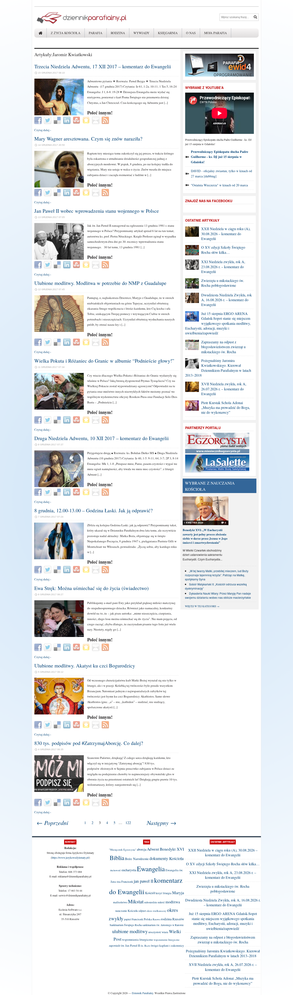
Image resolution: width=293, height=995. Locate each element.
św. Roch (145, 945)
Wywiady (141, 33)
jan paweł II (143, 881)
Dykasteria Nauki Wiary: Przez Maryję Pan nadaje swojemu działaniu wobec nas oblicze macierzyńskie (218, 595)
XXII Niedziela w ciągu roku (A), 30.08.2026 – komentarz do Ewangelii (225, 233)
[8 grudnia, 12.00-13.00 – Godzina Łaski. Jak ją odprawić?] (59, 558)
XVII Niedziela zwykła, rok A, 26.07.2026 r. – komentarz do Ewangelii (223, 388)
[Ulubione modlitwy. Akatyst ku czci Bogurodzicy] (59, 713)
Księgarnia (168, 33)
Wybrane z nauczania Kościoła (210, 486)
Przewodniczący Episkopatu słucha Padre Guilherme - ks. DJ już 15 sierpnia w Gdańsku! (219, 156)
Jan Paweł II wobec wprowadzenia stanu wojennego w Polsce (96, 210)
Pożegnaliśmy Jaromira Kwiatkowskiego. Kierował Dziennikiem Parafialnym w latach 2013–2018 (218, 368)
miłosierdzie (150, 902)
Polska (148, 919)
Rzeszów (178, 919)
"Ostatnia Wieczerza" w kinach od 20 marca (219, 185)
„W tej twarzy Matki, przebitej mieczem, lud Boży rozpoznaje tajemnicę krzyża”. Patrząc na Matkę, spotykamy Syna (216, 575)
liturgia (167, 893)
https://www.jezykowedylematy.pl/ (70, 857)
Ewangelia (151, 868)
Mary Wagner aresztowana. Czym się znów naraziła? (88, 138)
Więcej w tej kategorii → (202, 606)
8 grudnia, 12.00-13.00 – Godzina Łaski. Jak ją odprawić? (93, 510)
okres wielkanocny (156, 910)
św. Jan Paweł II (130, 945)
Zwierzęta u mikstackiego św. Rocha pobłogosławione (222, 283)
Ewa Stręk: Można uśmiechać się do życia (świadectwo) (91, 588)
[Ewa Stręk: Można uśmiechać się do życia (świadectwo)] (59, 636)
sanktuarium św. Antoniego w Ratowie (163, 925)
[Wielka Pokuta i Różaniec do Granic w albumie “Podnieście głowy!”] (59, 408)
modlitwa (172, 901)
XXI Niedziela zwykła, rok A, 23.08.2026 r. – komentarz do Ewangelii (223, 266)
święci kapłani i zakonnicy (167, 945)
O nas (191, 33)
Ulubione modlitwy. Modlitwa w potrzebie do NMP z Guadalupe (100, 283)
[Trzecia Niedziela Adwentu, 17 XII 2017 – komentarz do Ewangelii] (59, 114)
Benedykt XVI (172, 849)
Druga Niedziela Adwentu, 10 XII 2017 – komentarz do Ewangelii (101, 438)
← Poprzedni (52, 823)
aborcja (141, 849)
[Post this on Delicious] (58, 120)
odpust (142, 910)
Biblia (117, 858)
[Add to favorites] (86, 120)
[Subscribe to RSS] (106, 120)
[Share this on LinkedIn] (67, 120)
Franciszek (127, 881)
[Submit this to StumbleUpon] (77, 120)
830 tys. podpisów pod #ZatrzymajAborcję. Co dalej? (88, 743)
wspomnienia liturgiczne (137, 939)
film (119, 881)
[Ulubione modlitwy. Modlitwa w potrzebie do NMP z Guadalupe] (59, 331)
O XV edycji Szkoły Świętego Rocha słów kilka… (223, 249)
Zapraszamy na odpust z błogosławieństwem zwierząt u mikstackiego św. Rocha (223, 346)
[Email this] (96, 120)
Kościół (150, 893)
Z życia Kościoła (65, 33)
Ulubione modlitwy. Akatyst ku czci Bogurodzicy (84, 665)
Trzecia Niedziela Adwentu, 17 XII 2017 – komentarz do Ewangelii (102, 66)
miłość (161, 902)
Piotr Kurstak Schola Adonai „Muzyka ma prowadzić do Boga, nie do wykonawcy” (225, 407)
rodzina (166, 918)
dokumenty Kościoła (166, 858)
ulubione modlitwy (130, 931)
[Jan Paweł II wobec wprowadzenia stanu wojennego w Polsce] (59, 258)
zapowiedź (114, 945)
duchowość (115, 870)
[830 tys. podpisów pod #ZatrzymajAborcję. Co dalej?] (59, 791)
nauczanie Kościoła (126, 911)
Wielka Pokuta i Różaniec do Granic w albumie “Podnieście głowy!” (104, 360)
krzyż (159, 893)
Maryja (178, 892)
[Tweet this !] (48, 120)
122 (128, 822)
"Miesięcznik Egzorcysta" (122, 849)
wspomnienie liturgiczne (166, 939)
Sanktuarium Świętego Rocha (126, 925)
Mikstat (136, 901)
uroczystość (154, 932)
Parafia (95, 33)
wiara (165, 932)
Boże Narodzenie (137, 858)
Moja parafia (215, 33)
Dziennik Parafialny (142, 993)
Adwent (153, 849)
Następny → (161, 823)
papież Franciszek (133, 919)
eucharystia (129, 870)
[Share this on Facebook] (38, 120)
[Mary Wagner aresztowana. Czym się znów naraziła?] (59, 186)
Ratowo (156, 919)
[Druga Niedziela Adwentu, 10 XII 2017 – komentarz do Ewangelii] (59, 486)
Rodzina (118, 33)
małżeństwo (120, 902)
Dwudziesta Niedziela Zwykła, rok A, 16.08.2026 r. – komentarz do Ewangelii (226, 299)
